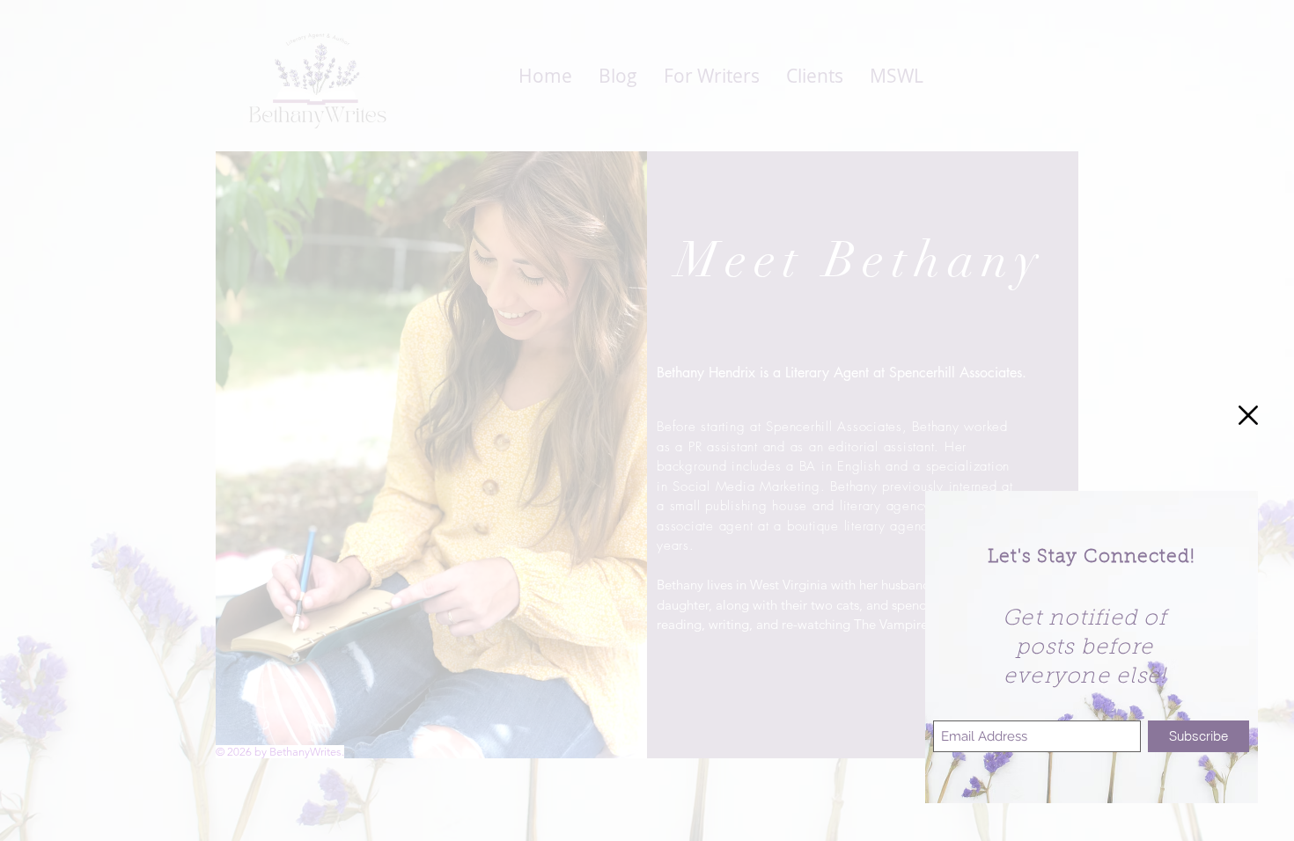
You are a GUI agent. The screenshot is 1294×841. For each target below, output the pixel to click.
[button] (1248, 415)
